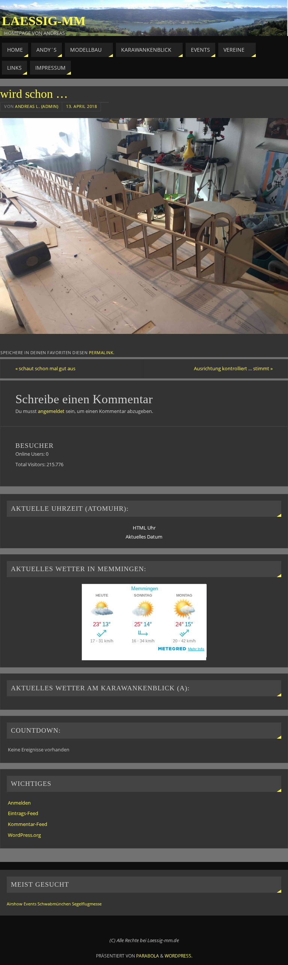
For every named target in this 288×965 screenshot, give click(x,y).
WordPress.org (24, 835)
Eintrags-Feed (23, 813)
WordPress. (178, 956)
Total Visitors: (30, 464)
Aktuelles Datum (144, 536)
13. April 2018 (81, 106)
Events (30, 904)
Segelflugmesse (87, 904)
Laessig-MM (44, 21)
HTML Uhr (144, 527)
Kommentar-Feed (27, 824)
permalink (101, 352)
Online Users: (30, 453)
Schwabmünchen (54, 904)
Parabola (147, 956)
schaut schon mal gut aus (45, 368)
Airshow (14, 904)
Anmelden (19, 802)
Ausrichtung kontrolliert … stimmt (233, 368)
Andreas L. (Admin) (36, 106)
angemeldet (51, 411)
